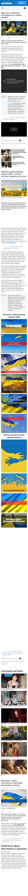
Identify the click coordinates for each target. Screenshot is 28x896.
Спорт (6, 143)
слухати (21, 2)
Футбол (11, 143)
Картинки (4, 664)
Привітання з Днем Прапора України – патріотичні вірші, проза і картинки (13, 653)
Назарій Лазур (18, 787)
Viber (20, 140)
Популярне (8, 661)
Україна (22, 661)
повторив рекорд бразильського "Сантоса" (15, 101)
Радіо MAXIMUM (10, 243)
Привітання (15, 661)
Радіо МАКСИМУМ (11, 137)
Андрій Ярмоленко (20, 143)
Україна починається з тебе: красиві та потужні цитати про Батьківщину (13, 840)
